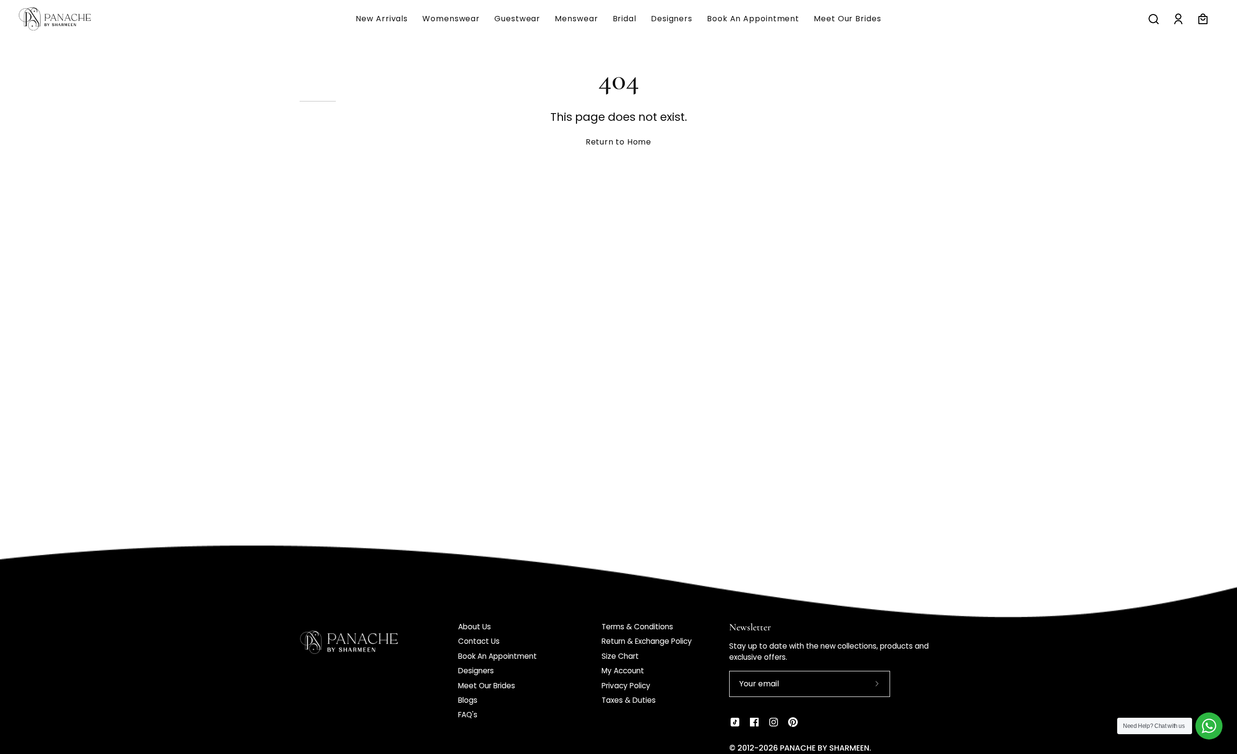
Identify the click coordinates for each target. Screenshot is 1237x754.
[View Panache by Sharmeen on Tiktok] (735, 722)
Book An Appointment (497, 656)
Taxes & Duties (629, 700)
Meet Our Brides (486, 686)
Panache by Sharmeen (824, 748)
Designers (476, 671)
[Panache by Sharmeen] (65, 18)
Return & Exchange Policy (647, 641)
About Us (474, 627)
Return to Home (618, 141)
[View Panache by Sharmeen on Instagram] (773, 722)
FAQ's (467, 715)
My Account (623, 671)
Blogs (467, 700)
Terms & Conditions (637, 627)
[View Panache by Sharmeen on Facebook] (754, 722)
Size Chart (620, 656)
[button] (576, 19)
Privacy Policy (626, 686)
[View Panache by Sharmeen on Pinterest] (793, 722)
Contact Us (479, 641)
